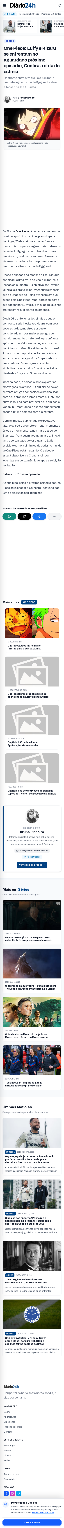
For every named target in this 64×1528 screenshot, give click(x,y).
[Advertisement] (32, 188)
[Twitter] (18, 1493)
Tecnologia (9, 1445)
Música (7, 1450)
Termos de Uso (11, 1474)
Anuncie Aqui (10, 1417)
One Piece (29, 602)
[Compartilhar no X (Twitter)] (24, 516)
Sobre (7, 1412)
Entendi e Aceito (32, 1522)
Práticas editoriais (13, 1427)
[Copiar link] (55, 516)
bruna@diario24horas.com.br (33, 851)
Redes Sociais (33, 857)
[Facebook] (6, 1493)
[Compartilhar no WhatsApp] (9, 516)
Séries (10, 41)
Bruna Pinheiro (26, 98)
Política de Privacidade (43, 1513)
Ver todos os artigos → (32, 865)
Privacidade (9, 1479)
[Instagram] (12, 1493)
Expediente (9, 1422)
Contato (8, 1432)
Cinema (7, 1455)
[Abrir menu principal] (4, 5)
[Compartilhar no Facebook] (39, 516)
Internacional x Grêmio (29, 14)
